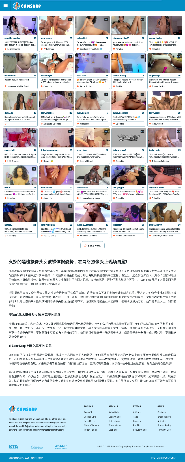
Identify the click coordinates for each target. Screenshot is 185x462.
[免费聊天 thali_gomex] (92, 100)
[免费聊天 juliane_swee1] (128, 137)
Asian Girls (114, 412)
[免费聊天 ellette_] (20, 175)
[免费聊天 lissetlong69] (56, 63)
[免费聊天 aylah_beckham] (128, 100)
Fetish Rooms (90, 429)
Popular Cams (140, 429)
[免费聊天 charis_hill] (20, 137)
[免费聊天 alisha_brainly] (128, 63)
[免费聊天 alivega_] (20, 212)
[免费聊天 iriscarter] (128, 212)
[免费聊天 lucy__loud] (92, 137)
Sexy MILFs (89, 420)
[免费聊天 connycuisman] (56, 212)
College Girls (90, 416)
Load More (94, 245)
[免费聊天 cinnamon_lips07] (128, 25)
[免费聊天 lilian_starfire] (56, 100)
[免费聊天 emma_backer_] (165, 25)
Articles (137, 412)
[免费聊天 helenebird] (92, 25)
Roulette (137, 420)
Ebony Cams (115, 416)
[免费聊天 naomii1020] (20, 63)
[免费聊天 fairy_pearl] (165, 100)
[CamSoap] (23, 408)
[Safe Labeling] (37, 447)
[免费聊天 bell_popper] (128, 175)
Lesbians (113, 429)
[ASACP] (60, 447)
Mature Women (91, 425)
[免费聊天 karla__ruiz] (165, 137)
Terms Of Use (164, 429)
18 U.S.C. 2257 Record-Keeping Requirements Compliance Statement (130, 446)
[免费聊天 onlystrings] (165, 63)
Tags (135, 416)
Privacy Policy (164, 425)
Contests (162, 412)
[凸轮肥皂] (27, 5)
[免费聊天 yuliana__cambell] (92, 212)
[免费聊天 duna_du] (20, 100)
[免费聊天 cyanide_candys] (20, 25)
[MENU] (5, 5)
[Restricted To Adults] (13, 447)
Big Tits (137, 425)
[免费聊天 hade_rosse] (56, 175)
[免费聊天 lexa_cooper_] (56, 25)
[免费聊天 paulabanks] (92, 175)
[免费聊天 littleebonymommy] (56, 137)
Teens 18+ (89, 412)
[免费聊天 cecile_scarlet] (165, 212)
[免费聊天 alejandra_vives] (165, 175)
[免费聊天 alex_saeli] (92, 63)
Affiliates (162, 420)
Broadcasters (164, 416)
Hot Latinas (114, 420)
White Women (115, 425)
